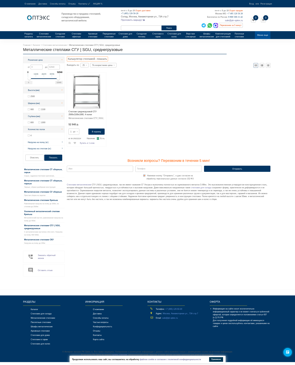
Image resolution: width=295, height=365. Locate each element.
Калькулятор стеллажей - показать (87, 59)
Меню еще (262, 35)
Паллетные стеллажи (41, 322)
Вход (251, 4)
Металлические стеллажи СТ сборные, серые (43, 171)
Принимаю (216, 359)
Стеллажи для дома (125, 35)
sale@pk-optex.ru (234, 20)
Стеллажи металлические (44, 35)
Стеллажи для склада (41, 313)
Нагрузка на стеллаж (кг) (39, 148)
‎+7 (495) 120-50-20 (173, 309)
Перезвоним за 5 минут (231, 25)
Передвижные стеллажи (109, 35)
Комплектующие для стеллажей (223, 35)
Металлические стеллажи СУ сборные (43, 192)
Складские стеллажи (60, 35)
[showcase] (256, 65)
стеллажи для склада (201, 187)
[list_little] (268, 65)
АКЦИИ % (97, 4)
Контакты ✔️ (84, 4)
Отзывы (72, 4)
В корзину (96, 132)
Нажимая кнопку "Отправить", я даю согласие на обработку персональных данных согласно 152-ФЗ (170, 177)
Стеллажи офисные (76, 35)
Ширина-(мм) (34, 103)
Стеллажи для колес (174, 35)
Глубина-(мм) (34, 116)
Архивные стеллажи (92, 35)
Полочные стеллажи (239, 35)
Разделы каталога (29, 35)
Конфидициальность (102, 326)
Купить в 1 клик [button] (87, 143)
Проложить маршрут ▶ (133, 20)
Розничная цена (35, 60)
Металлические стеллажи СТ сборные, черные (43, 182)
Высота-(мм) (33, 90)
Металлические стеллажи (43, 318)
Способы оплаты (57, 4)
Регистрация (266, 4)
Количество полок (36, 129)
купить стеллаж (119, 354)
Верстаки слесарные (190, 35)
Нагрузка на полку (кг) (38, 142)
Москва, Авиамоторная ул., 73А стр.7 (180, 313)
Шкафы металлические (207, 35)
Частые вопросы (100, 322)
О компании (30, 4)
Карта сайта (98, 339)
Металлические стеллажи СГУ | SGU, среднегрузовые (42, 227)
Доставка (42, 4)
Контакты (97, 335)
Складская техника (142, 35)
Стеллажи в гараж (157, 35)
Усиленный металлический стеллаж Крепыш (42, 212)
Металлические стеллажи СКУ (39, 239)
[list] (262, 65)
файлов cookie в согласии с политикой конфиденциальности (170, 359)
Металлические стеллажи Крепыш (41, 200)
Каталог (34, 309)
